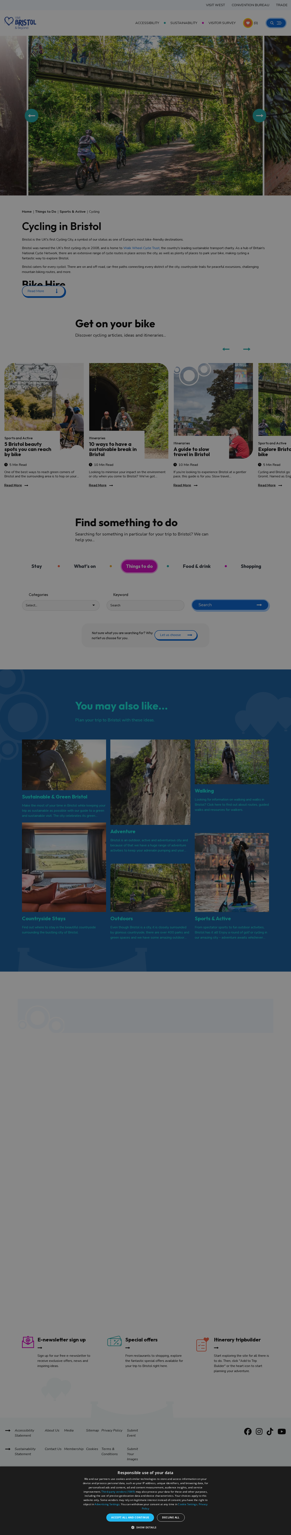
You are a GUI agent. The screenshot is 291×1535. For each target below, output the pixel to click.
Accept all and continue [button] (130, 1517)
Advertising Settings (107, 1504)
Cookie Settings (187, 1504)
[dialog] (145, 1500)
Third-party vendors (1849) (118, 1491)
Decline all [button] (170, 1517)
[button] (145, 1527)
